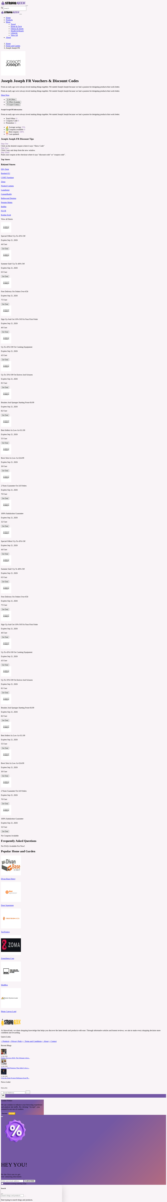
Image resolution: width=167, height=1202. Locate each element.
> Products (5, 1041)
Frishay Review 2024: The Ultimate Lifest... (15, 1058)
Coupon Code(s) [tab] (13, 105)
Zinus (3, 182)
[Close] (21, 14)
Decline (4, 1113)
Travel (13, 24)
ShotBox (4, 985)
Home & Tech (16, 26)
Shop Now (5, 95)
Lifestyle (14, 33)
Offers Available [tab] (13, 102)
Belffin (3, 207)
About (8, 37)
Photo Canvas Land (8, 1011)
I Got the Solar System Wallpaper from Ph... (15, 1078)
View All (14, 35)
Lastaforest (5, 190)
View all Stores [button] (7, 219)
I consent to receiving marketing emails (15, 1184)
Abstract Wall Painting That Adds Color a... (15, 1068)
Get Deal (5, 249)
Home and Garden (13, 46)
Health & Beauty (17, 31)
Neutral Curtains (7, 186)
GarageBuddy (6, 194)
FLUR (3, 211)
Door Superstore (7, 905)
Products (9, 20)
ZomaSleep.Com (7, 958)
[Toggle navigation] (27, 5)
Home (8, 18)
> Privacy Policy (16, 1041)
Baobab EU (5, 173)
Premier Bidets (6, 202)
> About (45, 1041)
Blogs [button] (8, 22)
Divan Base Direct (8, 879)
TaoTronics (5, 932)
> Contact (53, 1041)
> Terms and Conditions (32, 1041)
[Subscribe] (28, 1092)
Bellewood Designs (8, 198)
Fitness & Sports (17, 29)
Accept (11, 1113)
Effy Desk (5, 169)
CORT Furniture (7, 178)
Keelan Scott (6, 215)
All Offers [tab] (11, 99)
